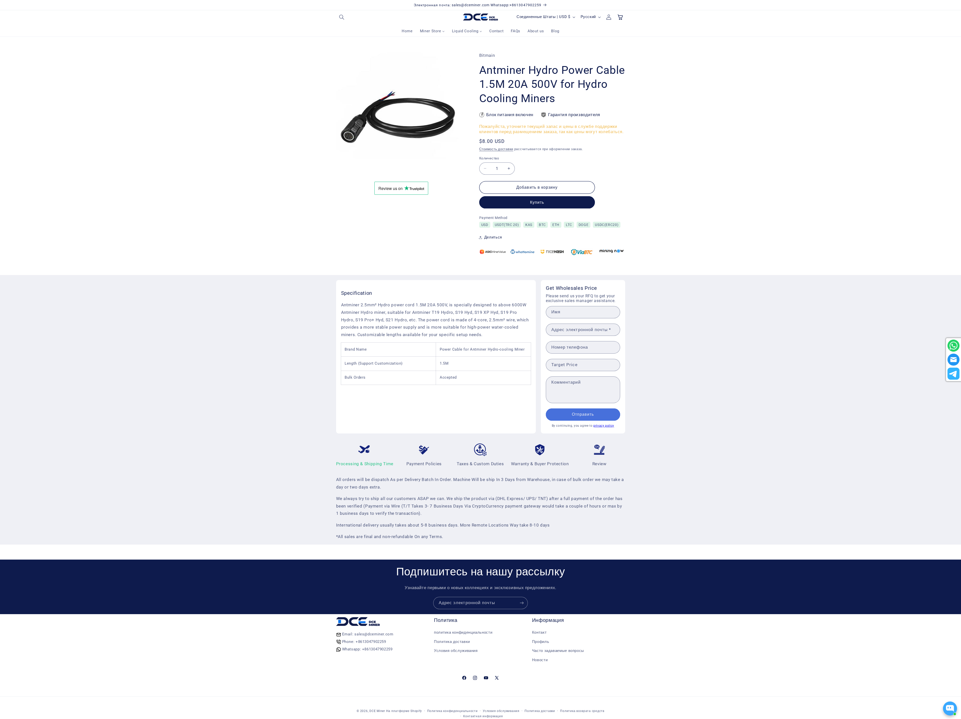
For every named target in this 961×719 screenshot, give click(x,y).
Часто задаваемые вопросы (558, 650)
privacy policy (603, 425)
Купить (537, 202)
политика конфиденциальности (463, 632)
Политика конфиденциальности (452, 711)
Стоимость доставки (496, 149)
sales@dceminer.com (373, 634)
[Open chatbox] (950, 708)
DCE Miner (377, 711)
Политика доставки (452, 641)
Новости (540, 660)
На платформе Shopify (404, 711)
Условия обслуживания (456, 650)
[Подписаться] (522, 603)
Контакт (539, 632)
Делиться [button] (493, 237)
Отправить (583, 414)
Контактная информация (483, 716)
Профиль (540, 641)
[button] (342, 17)
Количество (489, 158)
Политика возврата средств (582, 711)
